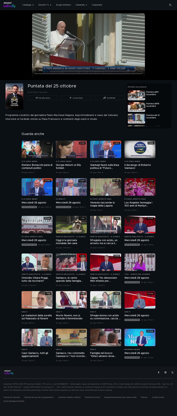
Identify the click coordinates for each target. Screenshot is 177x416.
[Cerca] (170, 5)
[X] (172, 372)
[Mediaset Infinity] (9, 5)
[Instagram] (165, 372)
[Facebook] (158, 372)
